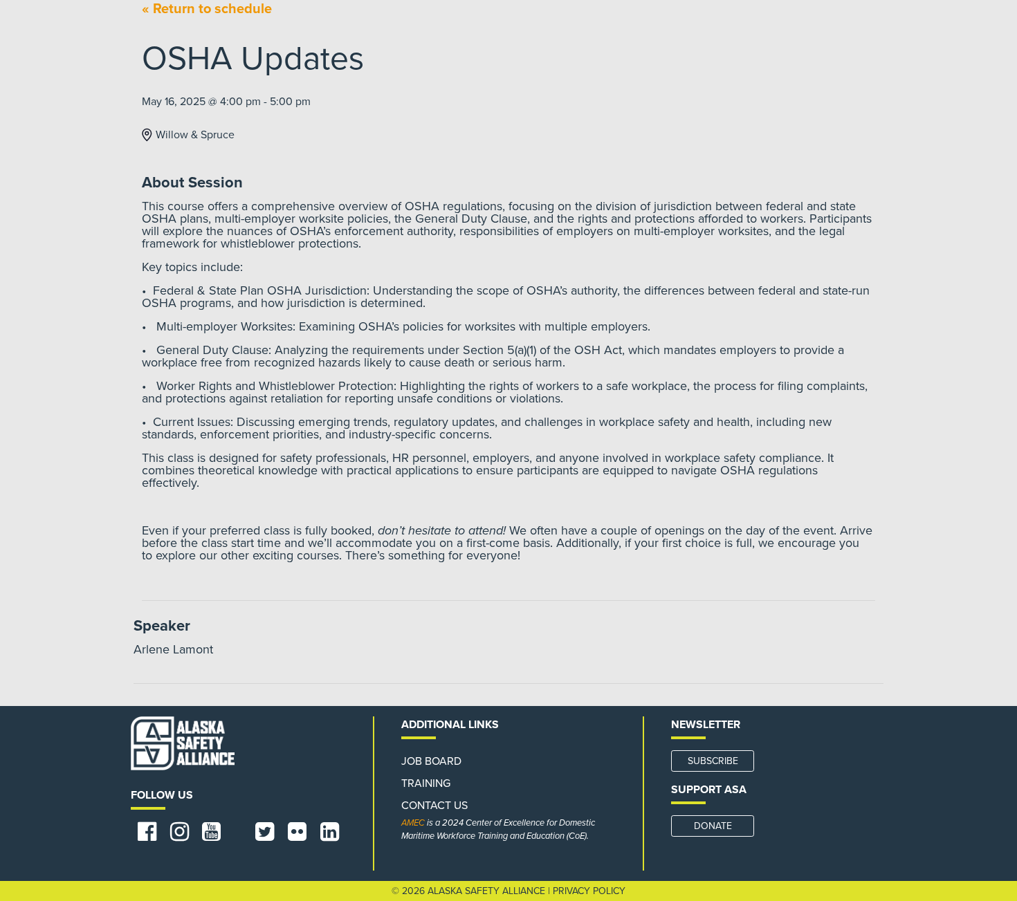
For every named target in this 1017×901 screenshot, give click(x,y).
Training (425, 783)
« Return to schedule (207, 9)
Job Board (431, 761)
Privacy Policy (589, 891)
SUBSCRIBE (713, 761)
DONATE (713, 826)
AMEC (413, 822)
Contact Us (434, 805)
